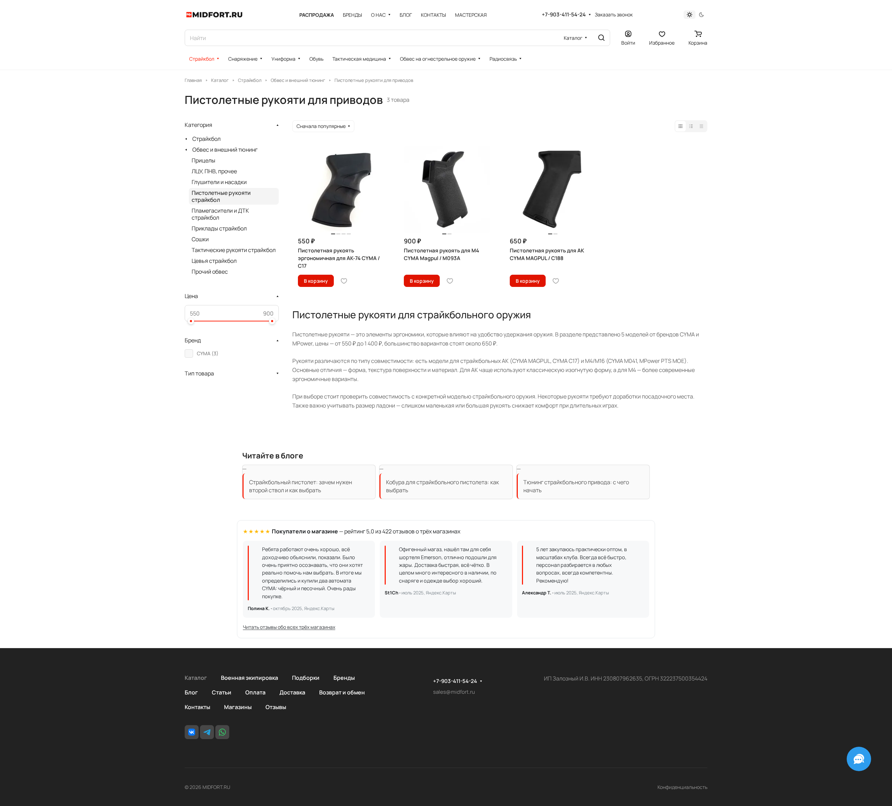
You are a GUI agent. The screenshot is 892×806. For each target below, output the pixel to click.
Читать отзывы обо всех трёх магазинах (289, 627)
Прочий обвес (210, 271)
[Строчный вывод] (691, 126)
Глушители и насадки (219, 182)
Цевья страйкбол (214, 261)
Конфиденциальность (682, 787)
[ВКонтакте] (192, 732)
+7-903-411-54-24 (564, 15)
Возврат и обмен (342, 692)
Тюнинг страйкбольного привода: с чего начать (576, 486)
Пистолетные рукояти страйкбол (221, 196)
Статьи (221, 692)
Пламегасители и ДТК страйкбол (220, 214)
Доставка (292, 692)
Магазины (238, 707)
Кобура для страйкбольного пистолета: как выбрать (442, 486)
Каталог (196, 678)
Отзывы (276, 707)
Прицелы (203, 160)
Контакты (197, 707)
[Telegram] (207, 732)
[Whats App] (222, 732)
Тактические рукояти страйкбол (234, 250)
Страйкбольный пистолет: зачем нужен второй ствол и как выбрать (300, 486)
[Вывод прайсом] (701, 126)
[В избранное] (344, 281)
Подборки (306, 678)
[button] (191, 321)
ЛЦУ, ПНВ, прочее (214, 171)
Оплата (255, 692)
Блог (191, 692)
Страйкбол (206, 139)
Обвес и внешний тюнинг (224, 149)
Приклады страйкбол (219, 228)
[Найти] (601, 38)
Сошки (200, 239)
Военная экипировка (249, 678)
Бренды (344, 678)
